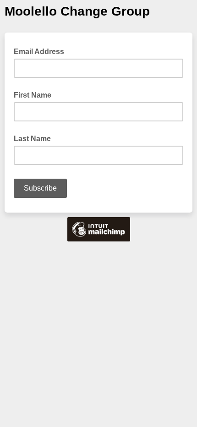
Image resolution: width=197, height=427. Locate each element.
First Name (32, 95)
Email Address (42, 51)
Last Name (32, 138)
